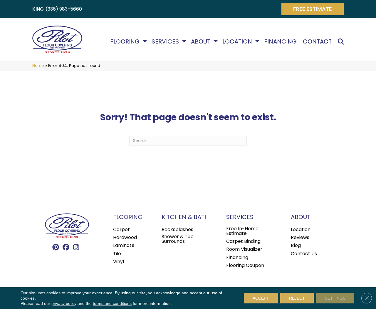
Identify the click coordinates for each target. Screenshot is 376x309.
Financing (280, 41)
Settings (335, 298)
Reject (297, 298)
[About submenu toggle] (215, 41)
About (200, 41)
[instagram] (76, 247)
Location (237, 41)
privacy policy (63, 303)
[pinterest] (55, 247)
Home (38, 66)
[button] (342, 42)
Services (165, 41)
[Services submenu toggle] (184, 41)
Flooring (125, 41)
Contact (317, 41)
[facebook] (66, 247)
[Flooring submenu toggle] (144, 41)
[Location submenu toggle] (257, 41)
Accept (261, 298)
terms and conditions (112, 303)
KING (38, 9)
